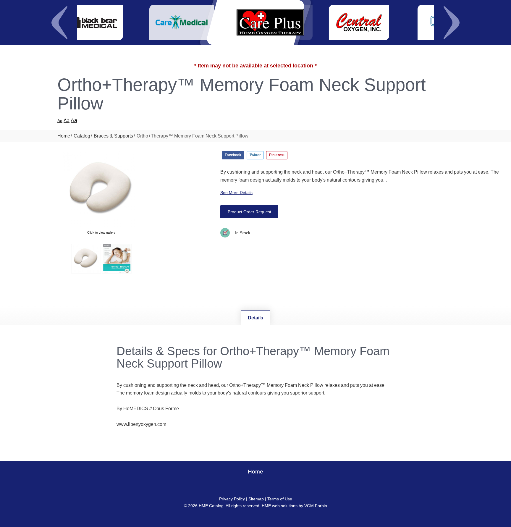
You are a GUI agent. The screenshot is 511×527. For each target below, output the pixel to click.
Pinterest (276, 155)
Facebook (233, 155)
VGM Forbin (315, 505)
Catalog (82, 135)
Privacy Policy (232, 499)
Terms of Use (279, 499)
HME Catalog (211, 505)
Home (63, 135)
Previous (59, 22)
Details (255, 317)
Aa (59, 120)
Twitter (255, 155)
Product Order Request (249, 211)
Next (452, 22)
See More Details (236, 192)
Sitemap (256, 499)
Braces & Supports (113, 135)
